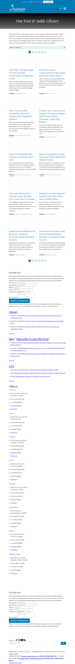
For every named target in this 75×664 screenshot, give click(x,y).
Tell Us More (13, 297)
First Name (13, 283)
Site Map (12, 663)
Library (13, 312)
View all (11, 333)
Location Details (15, 406)
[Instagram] (19, 640)
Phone (11, 287)
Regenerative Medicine (20, 93)
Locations (12, 292)
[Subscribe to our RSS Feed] (32, 339)
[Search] (63, 643)
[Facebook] (17, 640)
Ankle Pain (17, 214)
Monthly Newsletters (50, 137)
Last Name (13, 285)
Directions (13, 409)
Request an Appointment (19, 301)
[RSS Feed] (24, 640)
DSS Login (18, 663)
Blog (12, 339)
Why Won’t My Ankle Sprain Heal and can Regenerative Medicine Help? (34, 370)
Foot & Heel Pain (19, 135)
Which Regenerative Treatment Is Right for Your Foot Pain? (30, 376)
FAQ (11, 366)
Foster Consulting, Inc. (48, 656)
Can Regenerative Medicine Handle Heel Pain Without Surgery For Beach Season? (37, 373)
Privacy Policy (13, 654)
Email (11, 289)
